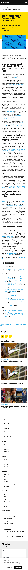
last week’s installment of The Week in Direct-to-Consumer (12, 117)
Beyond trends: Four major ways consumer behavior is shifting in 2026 (14, 406)
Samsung (9, 254)
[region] (14, 564)
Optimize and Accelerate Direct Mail (14, 534)
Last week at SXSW (12, 253)
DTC (14, 324)
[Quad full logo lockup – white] (5, 2)
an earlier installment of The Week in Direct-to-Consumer (13, 124)
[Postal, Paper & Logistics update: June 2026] (14, 366)
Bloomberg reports (18, 125)
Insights (7, 7)
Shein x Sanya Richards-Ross (15, 84)
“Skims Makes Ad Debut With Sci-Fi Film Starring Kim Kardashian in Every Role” (15, 315)
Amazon (11, 232)
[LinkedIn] (6, 336)
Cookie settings (9, 567)
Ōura (19, 230)
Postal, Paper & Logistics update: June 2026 (12, 383)
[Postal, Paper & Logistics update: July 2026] (14, 343)
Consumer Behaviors (6, 324)
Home (3, 7)
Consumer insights (13, 7)
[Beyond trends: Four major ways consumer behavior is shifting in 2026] (14, 388)
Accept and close (18, 567)
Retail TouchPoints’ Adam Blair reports (13, 205)
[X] (2, 336)
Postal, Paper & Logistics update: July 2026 (11, 361)
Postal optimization (4, 359)
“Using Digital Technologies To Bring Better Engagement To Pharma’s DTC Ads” (14, 280)
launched (22, 77)
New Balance (10, 111)
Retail (18, 324)
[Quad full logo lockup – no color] (6, 543)
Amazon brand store (7, 236)
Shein (15, 77)
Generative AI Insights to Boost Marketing (15, 531)
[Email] (10, 336)
